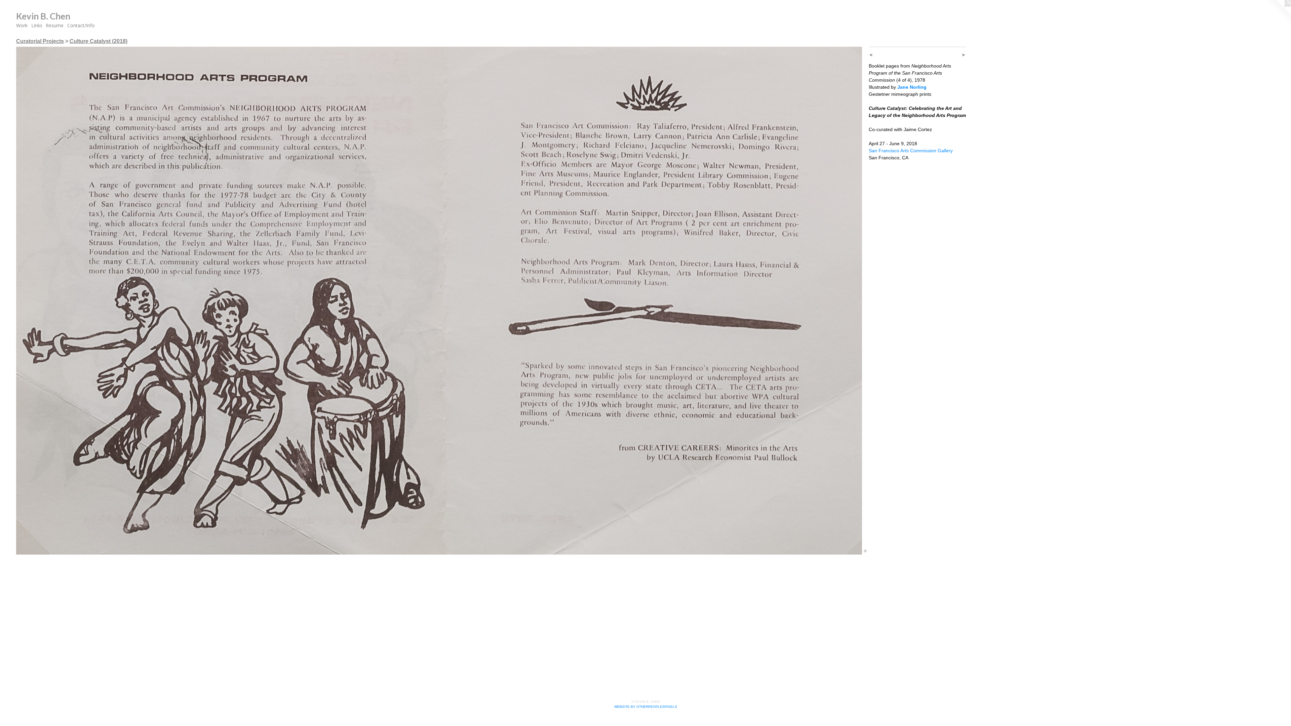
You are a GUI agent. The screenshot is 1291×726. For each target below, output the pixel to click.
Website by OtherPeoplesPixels (645, 707)
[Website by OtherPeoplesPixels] (1277, 13)
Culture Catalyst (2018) (98, 41)
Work (22, 25)
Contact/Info (81, 25)
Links (36, 25)
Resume (55, 25)
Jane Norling (912, 87)
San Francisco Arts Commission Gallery (911, 150)
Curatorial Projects (40, 41)
